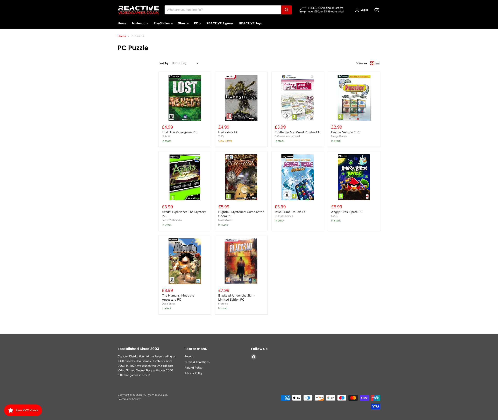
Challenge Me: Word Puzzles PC (297, 132)
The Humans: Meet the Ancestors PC (178, 297)
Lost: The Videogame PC (179, 132)
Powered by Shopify (129, 399)
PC (196, 23)
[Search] (286, 9)
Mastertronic (225, 220)
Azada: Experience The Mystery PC (184, 214)
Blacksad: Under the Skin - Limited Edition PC (236, 297)
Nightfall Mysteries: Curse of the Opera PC (241, 214)
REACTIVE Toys (250, 23)
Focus (334, 216)
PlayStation (162, 23)
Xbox (182, 23)
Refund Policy (193, 368)
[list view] (377, 63)
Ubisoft (166, 136)
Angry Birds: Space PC (347, 212)
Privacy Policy (193, 373)
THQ (221, 136)
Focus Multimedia (172, 220)
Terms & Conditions (197, 362)
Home (122, 23)
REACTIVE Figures (219, 23)
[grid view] (372, 63)
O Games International (287, 136)
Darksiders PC (228, 132)
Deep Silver (168, 303)
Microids (223, 303)
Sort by (163, 63)
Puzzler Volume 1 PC (346, 132)
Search (188, 356)
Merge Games (339, 136)
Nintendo (139, 23)
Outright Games (284, 216)
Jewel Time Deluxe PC (290, 212)
